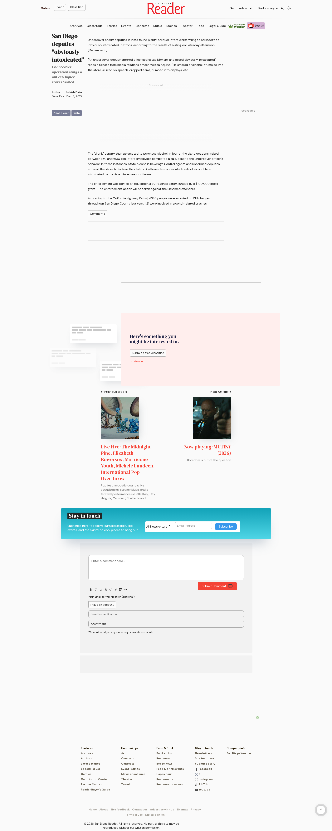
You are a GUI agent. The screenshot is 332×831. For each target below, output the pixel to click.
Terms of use (134, 814)
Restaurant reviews (169, 784)
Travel (125, 784)
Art (123, 753)
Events (126, 26)
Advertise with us (162, 809)
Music (157, 26)
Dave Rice (58, 96)
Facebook (205, 769)
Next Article (219, 392)
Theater (187, 26)
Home (93, 809)
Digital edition (155, 814)
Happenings (129, 748)
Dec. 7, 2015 (74, 96)
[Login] (289, 8)
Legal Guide (217, 26)
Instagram (205, 779)
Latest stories (90, 763)
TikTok (203, 784)
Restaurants (164, 779)
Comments (97, 214)
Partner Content (92, 784)
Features (87, 748)
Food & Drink (165, 748)
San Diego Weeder (239, 753)
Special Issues (90, 769)
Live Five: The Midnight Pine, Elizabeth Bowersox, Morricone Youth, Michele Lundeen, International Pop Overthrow (128, 462)
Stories (112, 26)
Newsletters (203, 753)
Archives (76, 26)
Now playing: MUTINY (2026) (207, 449)
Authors (86, 758)
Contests (142, 26)
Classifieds (94, 26)
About (103, 809)
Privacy (196, 809)
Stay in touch (204, 748)
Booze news (164, 763)
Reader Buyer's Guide (95, 789)
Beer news (163, 758)
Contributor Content (95, 779)
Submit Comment (214, 586)
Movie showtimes (133, 774)
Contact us (140, 809)
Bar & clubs (164, 753)
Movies (171, 26)
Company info (236, 748)
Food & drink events (170, 769)
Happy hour (164, 774)
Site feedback (204, 758)
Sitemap (182, 809)
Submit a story (205, 763)
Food (200, 26)
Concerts (127, 758)
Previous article (115, 392)
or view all (137, 361)
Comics (86, 774)
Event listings (130, 769)
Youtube (204, 789)
